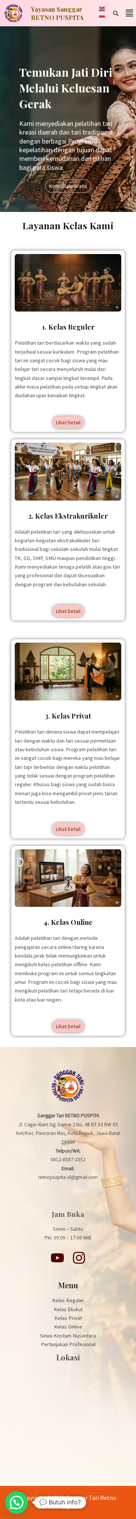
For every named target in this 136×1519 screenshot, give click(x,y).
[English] (102, 8)
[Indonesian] (102, 17)
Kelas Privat (68, 1318)
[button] (129, 13)
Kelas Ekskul (68, 1309)
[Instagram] (79, 1258)
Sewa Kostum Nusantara (68, 1335)
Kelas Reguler (68, 1300)
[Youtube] (57, 1258)
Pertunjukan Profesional (68, 1344)
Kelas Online (68, 1326)
